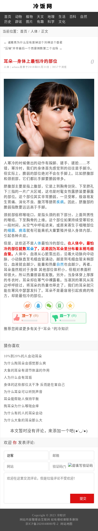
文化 (62, 21)
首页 (7, 17)
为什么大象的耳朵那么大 (23, 420)
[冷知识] (49, 6)
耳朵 (30, 249)
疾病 (60, 202)
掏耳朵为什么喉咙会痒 (21, 406)
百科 (73, 17)
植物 (29, 17)
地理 (51, 17)
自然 (83, 17)
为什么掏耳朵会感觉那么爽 (25, 363)
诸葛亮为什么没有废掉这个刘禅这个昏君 (35, 42)
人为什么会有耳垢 (18, 377)
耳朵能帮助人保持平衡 (21, 399)
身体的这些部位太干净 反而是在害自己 (34, 384)
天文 (40, 17)
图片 (29, 21)
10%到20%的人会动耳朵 (23, 356)
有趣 (40, 21)
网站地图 (66, 524)
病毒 (22, 230)
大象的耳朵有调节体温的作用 (26, 370)
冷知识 (61, 515)
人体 (34, 31)
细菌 (11, 230)
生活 (62, 17)
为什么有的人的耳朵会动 (23, 413)
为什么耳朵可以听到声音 (23, 392)
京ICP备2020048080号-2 (42, 524)
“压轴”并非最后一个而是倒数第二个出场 (31, 48)
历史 (7, 21)
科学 (51, 21)
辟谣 (18, 21)
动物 (18, 17)
